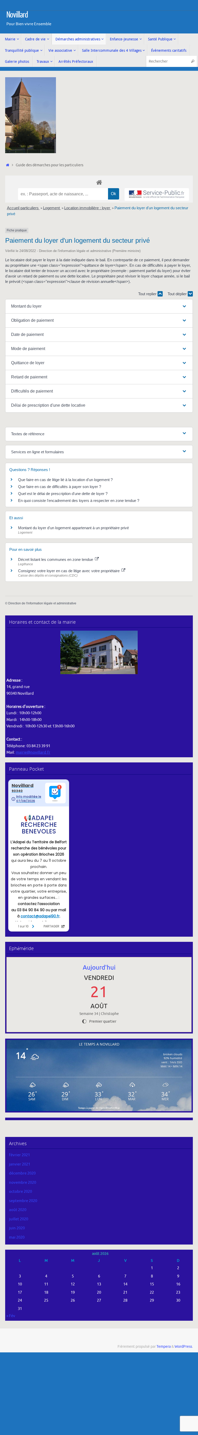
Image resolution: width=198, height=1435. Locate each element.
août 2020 (17, 1209)
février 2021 (19, 1155)
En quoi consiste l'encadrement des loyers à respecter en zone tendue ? (78, 500)
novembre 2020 (22, 1182)
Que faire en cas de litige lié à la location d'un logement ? (65, 479)
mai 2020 (16, 1237)
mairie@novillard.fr (33, 752)
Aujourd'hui (99, 967)
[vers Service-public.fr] (157, 194)
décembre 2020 (22, 1173)
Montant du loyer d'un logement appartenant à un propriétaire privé (73, 528)
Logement (52, 208)
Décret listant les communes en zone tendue (56, 559)
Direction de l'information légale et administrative (42, 603)
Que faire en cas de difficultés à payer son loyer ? (59, 486)
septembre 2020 (23, 1200)
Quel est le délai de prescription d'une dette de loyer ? (63, 493)
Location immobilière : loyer (87, 208)
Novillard (17, 15)
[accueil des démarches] (99, 182)
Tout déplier (178, 294)
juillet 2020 (18, 1219)
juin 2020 (17, 1228)
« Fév (10, 1316)
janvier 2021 (19, 1164)
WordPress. (184, 1346)
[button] (99, 306)
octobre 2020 (20, 1191)
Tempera (163, 1346)
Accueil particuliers (23, 208)
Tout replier (148, 294)
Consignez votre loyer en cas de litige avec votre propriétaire (69, 571)
